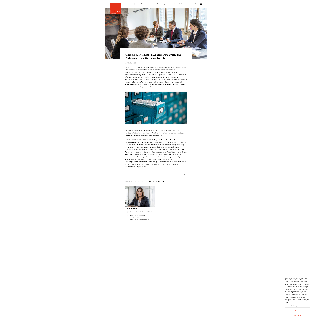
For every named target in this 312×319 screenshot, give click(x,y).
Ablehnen (297, 310)
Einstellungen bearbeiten (298, 305)
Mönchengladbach (140, 215)
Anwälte (141, 4)
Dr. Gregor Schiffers (158, 140)
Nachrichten (173, 4)
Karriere (181, 4)
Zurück (185, 174)
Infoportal (189, 4)
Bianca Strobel (170, 140)
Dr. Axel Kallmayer (131, 142)
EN (196, 4)
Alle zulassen (298, 315)
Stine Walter (145, 142)
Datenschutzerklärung (290, 299)
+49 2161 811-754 (135, 217)
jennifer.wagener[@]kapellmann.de (139, 219)
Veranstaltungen (161, 4)
